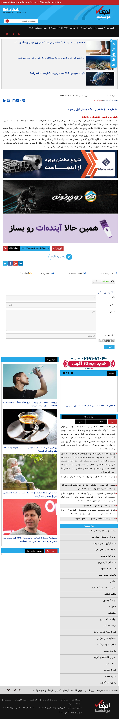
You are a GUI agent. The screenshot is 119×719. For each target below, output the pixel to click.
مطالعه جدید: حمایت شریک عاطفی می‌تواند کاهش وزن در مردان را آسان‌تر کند (49, 42)
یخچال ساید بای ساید (105, 549)
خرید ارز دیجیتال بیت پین (103, 537)
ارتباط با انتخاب (55, 2)
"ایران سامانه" (64, 712)
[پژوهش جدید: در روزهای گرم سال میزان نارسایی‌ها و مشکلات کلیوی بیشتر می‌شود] (30, 381)
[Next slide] (64, 373)
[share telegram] (13, 34)
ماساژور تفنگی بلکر (107, 575)
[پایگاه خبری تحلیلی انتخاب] (104, 14)
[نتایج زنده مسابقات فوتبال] (113, 64)
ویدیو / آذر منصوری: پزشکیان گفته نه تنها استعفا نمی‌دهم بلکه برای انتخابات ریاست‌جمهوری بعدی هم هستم (88, 486)
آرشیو (70, 703)
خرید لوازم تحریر (108, 556)
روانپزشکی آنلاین (108, 682)
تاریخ (80, 690)
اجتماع (65, 690)
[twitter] (5, 263)
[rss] (19, 34)
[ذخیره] (14, 100)
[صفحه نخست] (113, 43)
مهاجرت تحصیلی (108, 619)
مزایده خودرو (110, 651)
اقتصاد (74, 690)
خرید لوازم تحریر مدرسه (104, 543)
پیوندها (45, 2)
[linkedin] (20, 263)
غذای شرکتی (110, 594)
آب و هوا (37, 2)
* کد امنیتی (110, 335)
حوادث (36, 690)
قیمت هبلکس (109, 625)
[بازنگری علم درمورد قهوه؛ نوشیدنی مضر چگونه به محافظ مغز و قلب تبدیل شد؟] (30, 426)
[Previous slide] (72, 373)
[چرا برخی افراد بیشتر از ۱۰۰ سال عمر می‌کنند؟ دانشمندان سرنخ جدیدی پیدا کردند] (30, 472)
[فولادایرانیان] (60, 164)
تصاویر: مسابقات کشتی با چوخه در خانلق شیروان (91, 406)
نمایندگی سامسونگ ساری (103, 587)
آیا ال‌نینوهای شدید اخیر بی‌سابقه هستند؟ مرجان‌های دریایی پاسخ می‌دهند (51, 58)
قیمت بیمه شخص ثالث (104, 632)
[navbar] (116, 28)
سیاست (98, 100)
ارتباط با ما (64, 699)
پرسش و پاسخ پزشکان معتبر (102, 530)
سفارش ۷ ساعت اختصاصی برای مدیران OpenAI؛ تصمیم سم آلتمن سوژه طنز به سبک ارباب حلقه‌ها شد (30, 539)
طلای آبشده (110, 676)
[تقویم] (113, 59)
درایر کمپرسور (110, 600)
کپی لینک (57, 248)
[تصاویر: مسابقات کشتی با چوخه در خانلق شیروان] (89, 390)
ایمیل (112, 304)
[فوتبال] (113, 54)
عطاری (113, 581)
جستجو (77, 703)
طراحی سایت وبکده (106, 644)
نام (113, 297)
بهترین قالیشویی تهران (105, 657)
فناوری (58, 690)
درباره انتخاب (76, 699)
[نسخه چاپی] (4, 100)
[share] (7, 34)
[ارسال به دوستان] (8, 100)
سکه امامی (111, 663)
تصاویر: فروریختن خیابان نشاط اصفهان (99, 505)
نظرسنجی (5, 2)
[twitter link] (8, 690)
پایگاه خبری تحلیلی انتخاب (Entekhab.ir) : (98, 117)
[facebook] (10, 263)
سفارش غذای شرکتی (106, 638)
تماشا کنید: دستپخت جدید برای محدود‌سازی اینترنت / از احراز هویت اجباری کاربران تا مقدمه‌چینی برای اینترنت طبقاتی (88, 511)
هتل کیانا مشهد (108, 568)
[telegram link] (14, 690)
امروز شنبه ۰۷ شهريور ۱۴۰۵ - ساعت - (96, 28)
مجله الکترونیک (16, 2)
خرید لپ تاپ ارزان (107, 562)
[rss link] (20, 690)
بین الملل (89, 690)
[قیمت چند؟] (113, 49)
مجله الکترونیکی (20, 699)
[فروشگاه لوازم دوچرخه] (60, 197)
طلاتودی (112, 613)
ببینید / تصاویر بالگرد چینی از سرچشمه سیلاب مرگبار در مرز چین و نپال (88, 478)
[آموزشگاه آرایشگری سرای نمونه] (60, 228)
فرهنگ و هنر (47, 690)
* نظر (112, 311)
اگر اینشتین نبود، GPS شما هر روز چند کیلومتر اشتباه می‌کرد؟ (57, 73)
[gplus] (15, 263)
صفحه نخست (111, 100)
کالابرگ (112, 606)
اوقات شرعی (28, 2)
